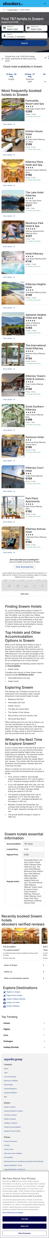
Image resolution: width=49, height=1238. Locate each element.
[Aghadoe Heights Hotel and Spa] (24, 326)
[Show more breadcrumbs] (4, 10)
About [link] (6, 1069)
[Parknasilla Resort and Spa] (24, 112)
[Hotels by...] (24, 972)
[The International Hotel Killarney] (24, 357)
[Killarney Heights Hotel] (24, 296)
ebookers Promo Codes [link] (12, 1131)
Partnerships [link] (8, 1085)
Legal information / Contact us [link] (14, 1169)
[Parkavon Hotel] (24, 449)
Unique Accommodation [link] (12, 1127)
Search (24, 43)
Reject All (24, 1226)
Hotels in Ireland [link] (9, 1107)
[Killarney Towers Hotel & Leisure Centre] (24, 388)
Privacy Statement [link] (10, 1141)
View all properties (24, 567)
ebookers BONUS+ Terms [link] (13, 1165)
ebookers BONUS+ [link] (10, 1093)
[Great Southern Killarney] (24, 418)
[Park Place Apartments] (24, 510)
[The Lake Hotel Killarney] (24, 204)
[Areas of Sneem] (24, 965)
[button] (24, 124)
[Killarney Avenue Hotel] (24, 541)
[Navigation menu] (44, 4)
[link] (24, 992)
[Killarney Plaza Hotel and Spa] (24, 173)
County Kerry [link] (13, 10)
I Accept (24, 1219)
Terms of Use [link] (8, 1149)
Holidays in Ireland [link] (10, 1123)
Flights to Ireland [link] (10, 1119)
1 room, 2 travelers (16, 36)
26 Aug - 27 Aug (30, 75)
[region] (24, 1204)
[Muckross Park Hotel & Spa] (24, 235)
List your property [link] (10, 1077)
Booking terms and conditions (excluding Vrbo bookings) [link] (23, 1161)
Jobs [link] (5, 1073)
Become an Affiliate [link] (11, 1081)
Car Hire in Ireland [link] (10, 1115)
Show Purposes (24, 1233)
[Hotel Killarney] (24, 265)
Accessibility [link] (8, 1157)
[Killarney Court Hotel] (24, 479)
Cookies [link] (7, 1145)
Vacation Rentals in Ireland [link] (13, 1111)
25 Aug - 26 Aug (11, 75)
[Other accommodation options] (24, 978)
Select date (12, 29)
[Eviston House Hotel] (24, 143)
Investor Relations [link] (10, 1089)
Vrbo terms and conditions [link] (13, 1153)
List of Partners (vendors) (13, 1213)
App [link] (5, 1097)
